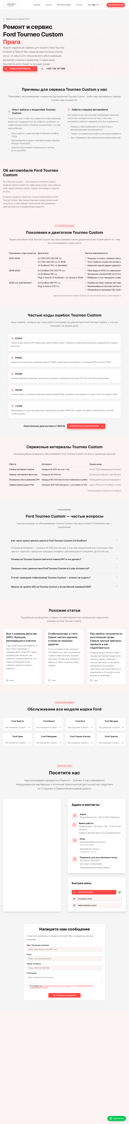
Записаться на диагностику (84, 426)
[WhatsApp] (119, 892)
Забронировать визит (87, 905)
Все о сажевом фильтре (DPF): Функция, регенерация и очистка (21, 637)
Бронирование (115, 5)
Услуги (49, 5)
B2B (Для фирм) (64, 5)
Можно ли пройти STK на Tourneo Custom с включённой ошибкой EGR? (51, 586)
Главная (36, 5)
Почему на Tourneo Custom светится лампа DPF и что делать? (46, 559)
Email (29, 954)
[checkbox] (28, 986)
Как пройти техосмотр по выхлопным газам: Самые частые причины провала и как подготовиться (106, 640)
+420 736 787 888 (55, 68)
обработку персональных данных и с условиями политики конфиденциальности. (61, 987)
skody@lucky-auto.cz (90, 849)
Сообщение (32, 973)
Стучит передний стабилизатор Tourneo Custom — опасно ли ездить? (50, 577)
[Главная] (11, 4)
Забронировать (20, 68)
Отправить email (85, 899)
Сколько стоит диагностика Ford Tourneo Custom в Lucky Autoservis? (50, 568)
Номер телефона (34, 964)
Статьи (79, 5)
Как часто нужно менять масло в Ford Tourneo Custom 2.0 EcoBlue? (49, 540)
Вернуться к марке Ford (17, 19)
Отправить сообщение (66, 995)
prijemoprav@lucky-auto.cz (92, 842)
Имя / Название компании (38, 945)
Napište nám (118, 1118)
